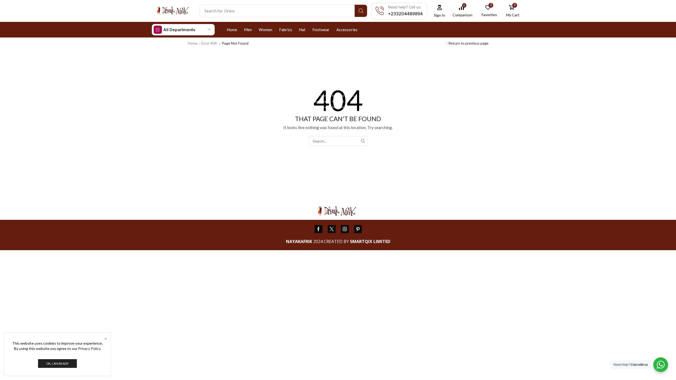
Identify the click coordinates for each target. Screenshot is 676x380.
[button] (439, 11)
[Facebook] (318, 229)
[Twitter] (332, 229)
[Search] (361, 11)
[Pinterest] (358, 229)
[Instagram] (345, 229)
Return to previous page (468, 43)
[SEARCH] (363, 141)
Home (193, 43)
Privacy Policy (89, 348)
